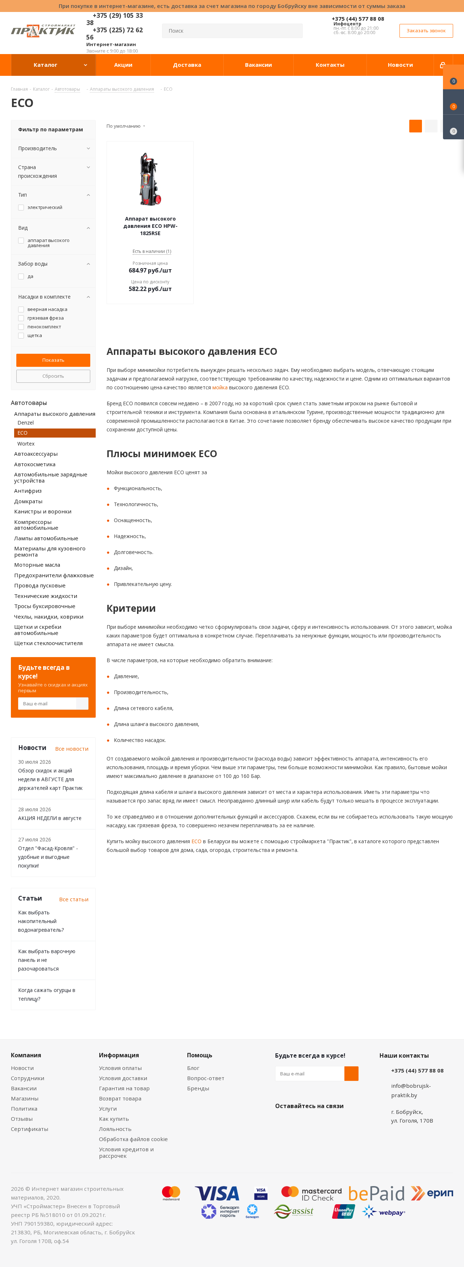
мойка (219, 387)
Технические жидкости (45, 595)
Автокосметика (34, 464)
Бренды (198, 1088)
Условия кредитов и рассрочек (126, 1152)
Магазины (24, 1098)
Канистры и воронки (42, 511)
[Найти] (294, 31)
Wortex (25, 443)
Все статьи (73, 899)
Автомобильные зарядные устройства (50, 477)
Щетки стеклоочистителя (48, 643)
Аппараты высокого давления (54, 413)
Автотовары (29, 403)
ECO (196, 841)
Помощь (199, 1055)
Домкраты (28, 501)
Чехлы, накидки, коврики (48, 616)
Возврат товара (120, 1098)
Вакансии (24, 1088)
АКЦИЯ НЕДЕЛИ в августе (50, 818)
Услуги (108, 1108)
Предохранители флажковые (54, 575)
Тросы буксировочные (44, 606)
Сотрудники (27, 1078)
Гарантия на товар (124, 1088)
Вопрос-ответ (205, 1078)
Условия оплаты (120, 1067)
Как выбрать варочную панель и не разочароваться (46, 960)
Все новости (71, 748)
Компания (26, 1055)
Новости (22, 1067)
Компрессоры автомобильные (36, 525)
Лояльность (115, 1128)
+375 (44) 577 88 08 (358, 18)
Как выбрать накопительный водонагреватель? (41, 921)
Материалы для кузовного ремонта (50, 551)
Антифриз (28, 490)
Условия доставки (123, 1078)
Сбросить (53, 376)
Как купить (114, 1118)
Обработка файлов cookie (133, 1139)
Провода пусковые (40, 585)
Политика (24, 1108)
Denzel (25, 422)
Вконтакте (282, 1123)
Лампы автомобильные (46, 538)
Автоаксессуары (36, 453)
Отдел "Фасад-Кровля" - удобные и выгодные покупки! (48, 857)
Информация (119, 1055)
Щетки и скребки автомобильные (37, 629)
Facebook (300, 1123)
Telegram (337, 1123)
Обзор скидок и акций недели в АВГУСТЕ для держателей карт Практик (50, 779)
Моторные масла (37, 564)
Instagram (318, 1123)
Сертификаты (29, 1128)
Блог (193, 1067)
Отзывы (22, 1118)
